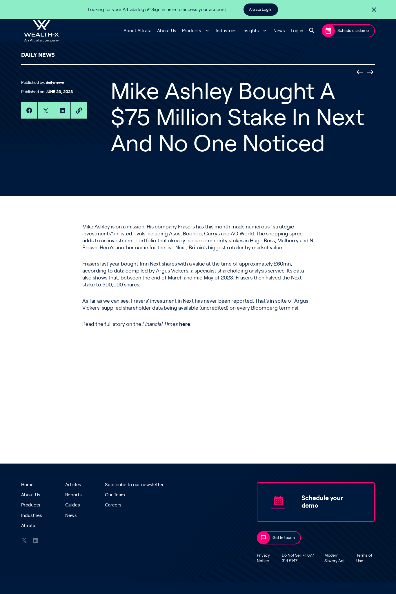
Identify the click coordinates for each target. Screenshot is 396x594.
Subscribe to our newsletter (134, 484)
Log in (297, 30)
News (279, 30)
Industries (226, 30)
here (184, 324)
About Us (166, 30)
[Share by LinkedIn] (62, 110)
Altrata (28, 525)
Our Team (115, 495)
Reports (73, 495)
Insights (250, 30)
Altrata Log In (261, 10)
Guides (72, 505)
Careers (113, 505)
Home (27, 484)
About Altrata (137, 30)
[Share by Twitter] (46, 110)
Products (191, 30)
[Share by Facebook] (29, 110)
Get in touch (284, 538)
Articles (73, 484)
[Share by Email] (79, 110)
